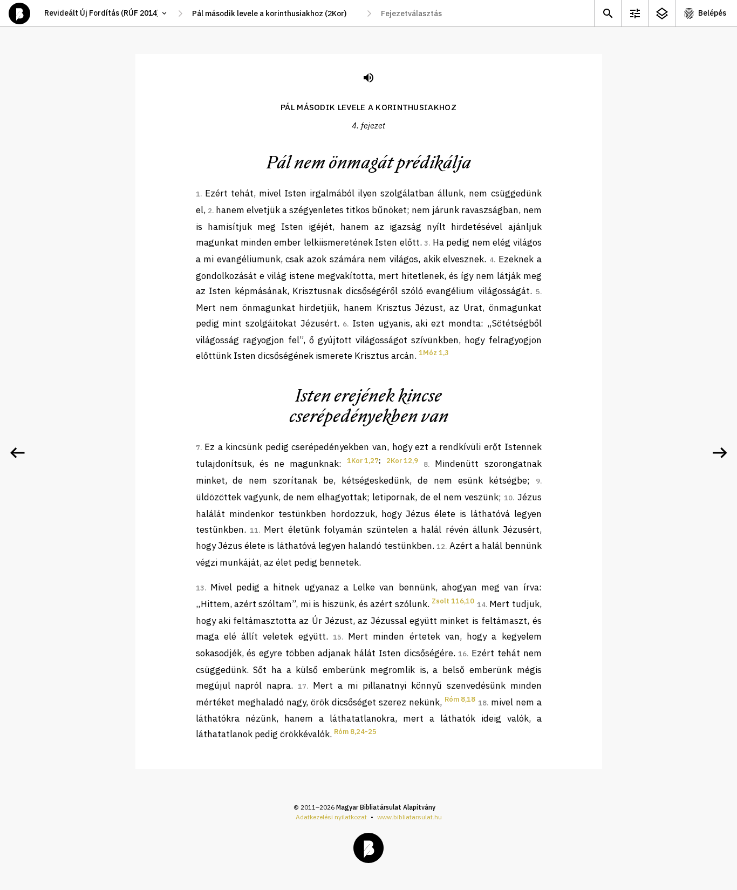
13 (200, 588)
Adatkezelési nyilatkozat (331, 817)
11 (254, 530)
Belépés (712, 13)
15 (337, 637)
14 (481, 604)
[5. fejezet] (719, 452)
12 (440, 546)
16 (462, 653)
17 (302, 686)
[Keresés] (607, 13)
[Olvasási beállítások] (634, 13)
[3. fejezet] (17, 452)
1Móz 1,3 (434, 352)
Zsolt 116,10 (453, 601)
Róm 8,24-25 (355, 731)
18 (482, 703)
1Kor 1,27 (363, 460)
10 (508, 497)
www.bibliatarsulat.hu (409, 817)
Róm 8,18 (460, 699)
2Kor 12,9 (402, 460)
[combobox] (275, 13)
